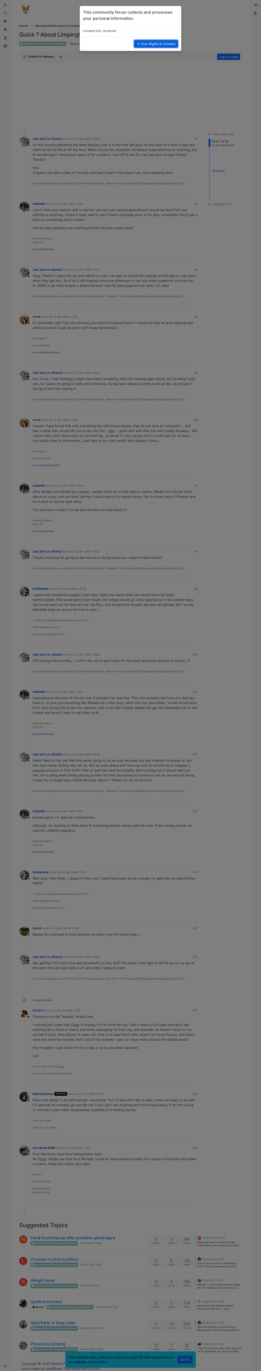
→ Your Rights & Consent (156, 44)
